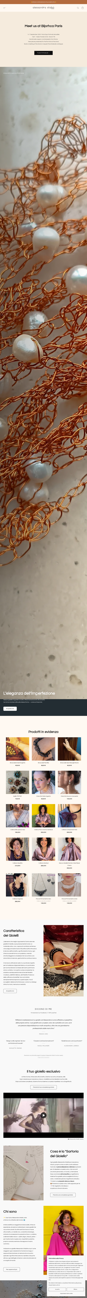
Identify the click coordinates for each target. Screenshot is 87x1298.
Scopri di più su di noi (54, 1285)
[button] (43, 8)
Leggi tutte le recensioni (43, 1057)
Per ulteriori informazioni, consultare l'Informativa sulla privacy (65, 1283)
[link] (66, 1293)
